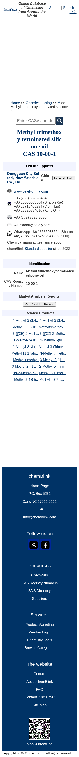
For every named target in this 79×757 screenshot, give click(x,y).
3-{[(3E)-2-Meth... (26, 334)
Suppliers (39, 598)
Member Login (39, 632)
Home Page (39, 486)
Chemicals (39, 575)
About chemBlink (39, 682)
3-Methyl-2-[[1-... (52, 360)
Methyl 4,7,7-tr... (52, 379)
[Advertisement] (39, 57)
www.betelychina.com (31, 191)
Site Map (40, 705)
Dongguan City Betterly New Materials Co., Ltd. (23, 178)
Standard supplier (38, 249)
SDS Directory (39, 591)
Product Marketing (39, 624)
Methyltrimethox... (52, 327)
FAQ (39, 689)
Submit (68, 8)
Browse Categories (39, 648)
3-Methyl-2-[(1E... (25, 366)
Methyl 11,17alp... (25, 353)
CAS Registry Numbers (39, 583)
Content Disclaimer (39, 697)
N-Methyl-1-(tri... (52, 340)
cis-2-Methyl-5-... (25, 373)
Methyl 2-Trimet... (52, 373)
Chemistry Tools (39, 640)
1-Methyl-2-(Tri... (26, 340)
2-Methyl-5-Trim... (52, 366)
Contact (40, 674)
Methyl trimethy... (26, 360)
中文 (73, 12)
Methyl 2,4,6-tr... (26, 379)
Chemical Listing (39, 103)
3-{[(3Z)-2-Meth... (53, 334)
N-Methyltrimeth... (53, 353)
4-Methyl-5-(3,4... (26, 320)
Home (15, 103)
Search (54, 8)
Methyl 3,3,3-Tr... (25, 327)
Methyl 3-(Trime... (52, 347)
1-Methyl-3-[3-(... (25, 347)
